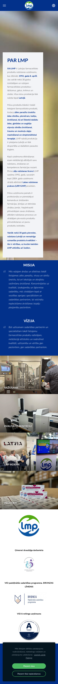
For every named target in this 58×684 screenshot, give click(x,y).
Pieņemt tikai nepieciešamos (29, 673)
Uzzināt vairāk (39, 654)
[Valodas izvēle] (53, 5)
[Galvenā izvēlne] (4, 5)
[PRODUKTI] (29, 490)
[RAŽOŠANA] (29, 375)
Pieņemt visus (29, 666)
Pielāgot (29, 658)
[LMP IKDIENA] (29, 451)
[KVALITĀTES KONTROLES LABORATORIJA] (29, 413)
